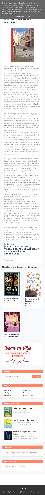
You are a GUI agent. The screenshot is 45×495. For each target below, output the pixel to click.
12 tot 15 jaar (27, 393)
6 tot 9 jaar (7, 395)
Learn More (19, 16)
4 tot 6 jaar (7, 393)
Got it (28, 16)
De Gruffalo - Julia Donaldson (23, 408)
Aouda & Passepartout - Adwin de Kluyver (25, 433)
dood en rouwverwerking (12, 452)
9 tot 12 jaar (9, 260)
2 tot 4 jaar (7, 390)
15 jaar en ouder (28, 395)
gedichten (25, 452)
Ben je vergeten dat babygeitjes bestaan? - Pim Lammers (32, 302)
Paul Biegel (22, 466)
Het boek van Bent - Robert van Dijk (11, 300)
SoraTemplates (15, 492)
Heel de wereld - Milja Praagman (25, 420)
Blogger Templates (36, 492)
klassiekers (33, 452)
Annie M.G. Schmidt (10, 466)
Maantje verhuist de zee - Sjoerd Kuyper (11, 335)
